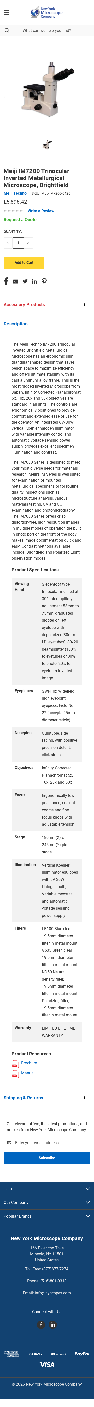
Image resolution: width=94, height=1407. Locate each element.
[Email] (15, 282)
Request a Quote (20, 219)
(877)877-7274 (55, 1269)
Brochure (29, 1063)
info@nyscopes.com (53, 1293)
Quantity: (13, 232)
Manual (28, 1073)
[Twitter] (25, 282)
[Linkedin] (34, 282)
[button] (39, 211)
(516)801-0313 (53, 1281)
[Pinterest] (44, 282)
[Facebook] (6, 282)
